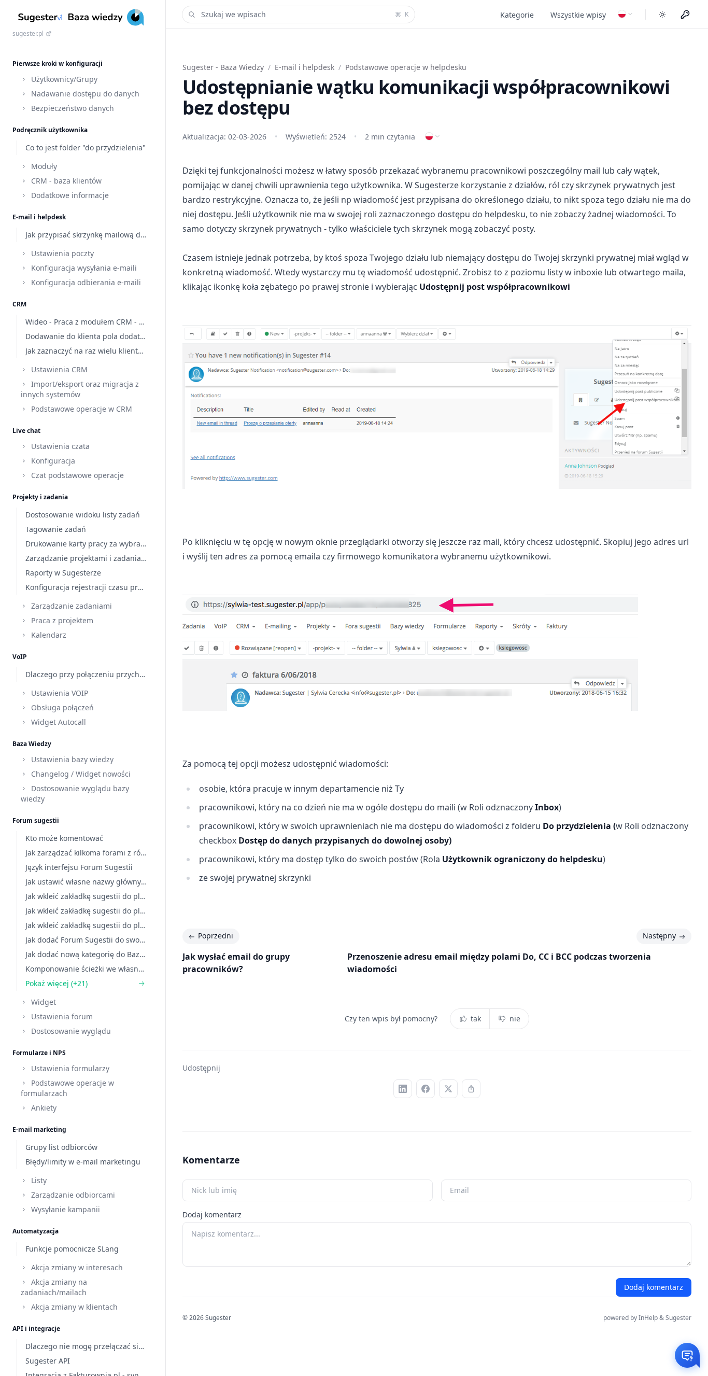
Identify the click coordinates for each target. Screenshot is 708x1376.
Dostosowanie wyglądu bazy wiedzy (75, 793)
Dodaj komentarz (212, 1214)
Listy (38, 1180)
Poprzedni (215, 935)
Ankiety (42, 1108)
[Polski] (625, 14)
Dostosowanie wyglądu (70, 1031)
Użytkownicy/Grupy (63, 79)
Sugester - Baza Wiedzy (223, 67)
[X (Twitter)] (448, 1088)
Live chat (26, 430)
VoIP (19, 656)
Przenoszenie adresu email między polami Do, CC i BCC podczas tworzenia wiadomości (499, 963)
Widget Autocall (57, 722)
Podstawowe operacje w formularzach (67, 1088)
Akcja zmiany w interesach (76, 1267)
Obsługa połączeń (61, 707)
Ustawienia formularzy (69, 1068)
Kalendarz (47, 635)
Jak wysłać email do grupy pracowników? (236, 963)
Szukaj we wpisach (304, 14)
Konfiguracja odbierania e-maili (85, 282)
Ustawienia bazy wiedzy (71, 759)
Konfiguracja (52, 461)
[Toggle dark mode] (662, 14)
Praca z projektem (61, 620)
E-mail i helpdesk (39, 217)
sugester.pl (28, 34)
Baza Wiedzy (31, 743)
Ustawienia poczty (61, 253)
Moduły (43, 166)
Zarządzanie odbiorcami (72, 1195)
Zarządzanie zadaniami (70, 606)
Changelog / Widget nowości (80, 774)
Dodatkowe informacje (69, 195)
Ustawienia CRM (58, 369)
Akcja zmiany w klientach (73, 1307)
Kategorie (517, 15)
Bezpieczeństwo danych (71, 108)
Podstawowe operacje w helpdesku (405, 67)
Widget (42, 1002)
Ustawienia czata (59, 446)
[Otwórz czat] (687, 1355)
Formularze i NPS (39, 1052)
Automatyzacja (35, 1231)
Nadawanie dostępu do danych (84, 94)
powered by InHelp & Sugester (647, 1317)
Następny (659, 935)
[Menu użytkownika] (685, 14)
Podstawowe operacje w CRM (80, 409)
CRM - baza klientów (65, 181)
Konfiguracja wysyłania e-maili (83, 268)
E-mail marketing (39, 1129)
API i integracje (36, 1328)
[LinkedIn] (402, 1088)
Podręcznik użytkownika (50, 129)
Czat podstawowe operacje (76, 475)
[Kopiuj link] (471, 1088)
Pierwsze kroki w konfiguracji (57, 63)
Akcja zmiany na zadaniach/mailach (54, 1287)
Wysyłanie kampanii (64, 1209)
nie (514, 1018)
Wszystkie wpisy (578, 15)
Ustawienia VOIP (58, 693)
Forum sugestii (35, 820)
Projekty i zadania (40, 497)
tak (476, 1018)
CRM (19, 304)
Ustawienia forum (61, 1016)
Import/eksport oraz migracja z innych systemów (80, 389)
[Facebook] (425, 1088)
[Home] (82, 17)
